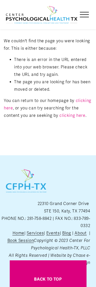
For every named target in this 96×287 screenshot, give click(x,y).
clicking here (72, 115)
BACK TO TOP (48, 279)
